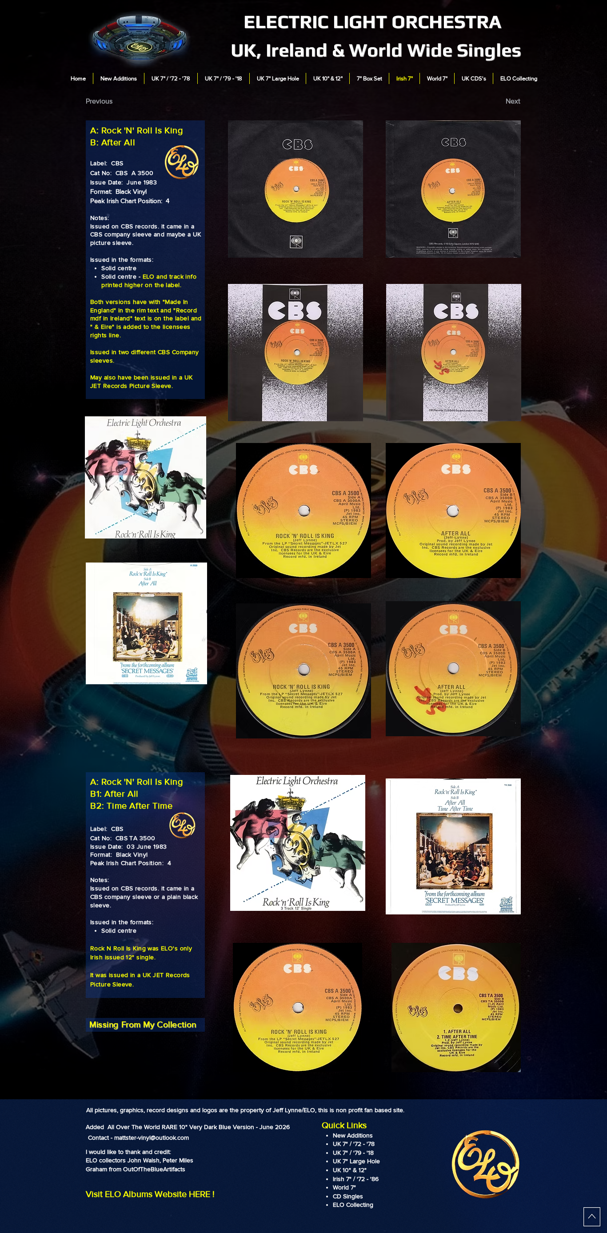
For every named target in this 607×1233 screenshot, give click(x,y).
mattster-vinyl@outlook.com (151, 1137)
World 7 (343, 1187)
